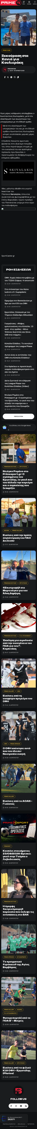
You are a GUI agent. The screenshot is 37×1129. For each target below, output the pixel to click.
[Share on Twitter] (8, 77)
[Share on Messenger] (11, 77)
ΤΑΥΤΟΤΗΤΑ (30, 1124)
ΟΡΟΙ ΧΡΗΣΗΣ (22, 1124)
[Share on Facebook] (4, 77)
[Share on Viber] (15, 77)
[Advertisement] (18, 95)
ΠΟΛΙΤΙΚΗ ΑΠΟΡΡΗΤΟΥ (9, 1124)
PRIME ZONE (6, 50)
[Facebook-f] (11, 1105)
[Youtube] (20, 1105)
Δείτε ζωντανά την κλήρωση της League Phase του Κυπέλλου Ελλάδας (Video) (18, 383)
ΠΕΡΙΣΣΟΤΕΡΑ (18, 416)
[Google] (25, 1105)
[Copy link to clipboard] (18, 77)
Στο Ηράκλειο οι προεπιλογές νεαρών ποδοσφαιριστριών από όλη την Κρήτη (19, 369)
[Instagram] (16, 1105)
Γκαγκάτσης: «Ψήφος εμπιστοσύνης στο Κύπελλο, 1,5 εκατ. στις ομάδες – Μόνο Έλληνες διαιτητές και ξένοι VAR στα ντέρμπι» (19, 329)
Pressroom (12, 69)
